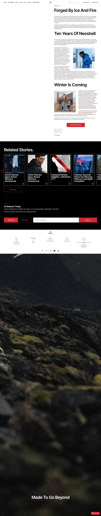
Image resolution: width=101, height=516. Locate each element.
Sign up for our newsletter (65, 268)
